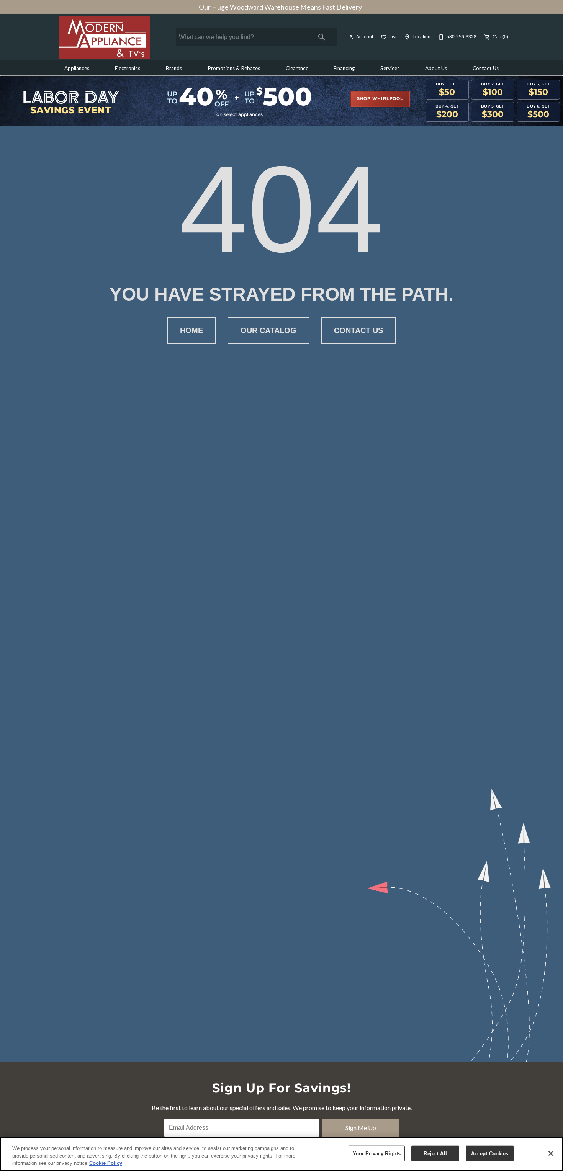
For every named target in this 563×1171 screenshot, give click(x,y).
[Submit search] (321, 37)
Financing (344, 68)
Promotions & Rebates (234, 68)
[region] (281, 1154)
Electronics (127, 68)
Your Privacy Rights (377, 1153)
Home (191, 330)
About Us (436, 68)
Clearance (297, 68)
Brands (174, 68)
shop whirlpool (380, 98)
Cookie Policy (105, 1163)
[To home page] (104, 37)
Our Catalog (268, 330)
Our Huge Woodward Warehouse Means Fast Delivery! (281, 7)
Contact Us (486, 68)
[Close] (550, 1153)
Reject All (435, 1153)
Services (389, 68)
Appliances (76, 68)
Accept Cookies (490, 1153)
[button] (350, 37)
